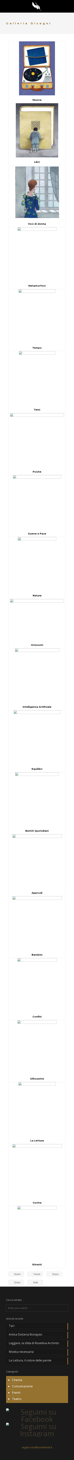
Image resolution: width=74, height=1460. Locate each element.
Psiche (37, 471)
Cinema (17, 1380)
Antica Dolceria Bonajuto (25, 1334)
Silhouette (37, 1078)
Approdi (37, 892)
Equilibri (37, 768)
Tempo (37, 347)
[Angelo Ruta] (37, 6)
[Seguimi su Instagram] (37, 1433)
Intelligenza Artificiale (37, 706)
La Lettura (37, 1140)
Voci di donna (37, 223)
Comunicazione (22, 1386)
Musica (37, 99)
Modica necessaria (21, 1352)
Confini (37, 1016)
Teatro (16, 1399)
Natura (37, 595)
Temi (37, 409)
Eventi (16, 1393)
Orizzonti (37, 644)
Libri (37, 161)
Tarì (11, 1326)
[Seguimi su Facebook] (37, 1419)
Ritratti (37, 1264)
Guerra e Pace (37, 533)
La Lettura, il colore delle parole (30, 1360)
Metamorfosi (37, 285)
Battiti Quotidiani (37, 830)
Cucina (37, 1202)
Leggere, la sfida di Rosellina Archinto (34, 1343)
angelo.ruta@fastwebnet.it (37, 1447)
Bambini (37, 954)
